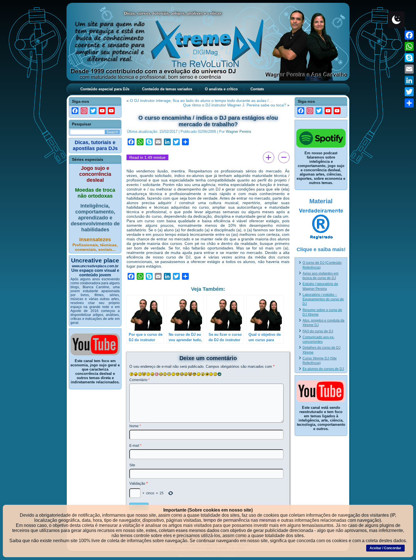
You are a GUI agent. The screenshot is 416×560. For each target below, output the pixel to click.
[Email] (409, 69)
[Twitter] (409, 91)
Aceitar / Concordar (385, 548)
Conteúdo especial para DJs (104, 89)
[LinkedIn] (409, 80)
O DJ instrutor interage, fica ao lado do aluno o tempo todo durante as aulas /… (201, 100)
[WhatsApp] (409, 46)
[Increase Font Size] (268, 157)
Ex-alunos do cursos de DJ (323, 369)
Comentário (139, 380)
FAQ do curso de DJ (318, 331)
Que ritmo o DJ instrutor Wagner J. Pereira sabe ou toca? (234, 105)
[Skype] (409, 57)
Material (321, 201)
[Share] (409, 103)
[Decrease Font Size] (284, 157)
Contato (257, 89)
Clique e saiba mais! (321, 249)
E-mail (135, 446)
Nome (135, 426)
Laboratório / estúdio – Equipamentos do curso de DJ (323, 299)
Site (132, 465)
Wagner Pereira (238, 131)
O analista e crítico (221, 89)
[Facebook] (409, 35)
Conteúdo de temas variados (167, 89)
